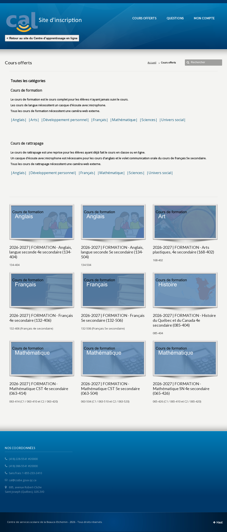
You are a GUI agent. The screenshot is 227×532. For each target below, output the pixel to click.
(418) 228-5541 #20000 (23, 459)
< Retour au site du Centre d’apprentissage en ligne (42, 38)
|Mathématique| (124, 119)
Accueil (152, 62)
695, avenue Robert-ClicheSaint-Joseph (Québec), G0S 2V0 (24, 489)
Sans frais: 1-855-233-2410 (25, 473)
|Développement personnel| (65, 119)
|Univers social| (172, 119)
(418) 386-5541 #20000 (23, 466)
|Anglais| (19, 119)
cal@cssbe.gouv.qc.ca (22, 480)
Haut (220, 522)
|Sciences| (148, 119)
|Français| (99, 119)
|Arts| (33, 119)
